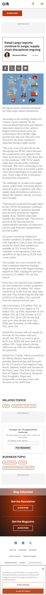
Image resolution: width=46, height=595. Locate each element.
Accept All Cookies (23, 591)
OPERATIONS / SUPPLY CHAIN (24, 406)
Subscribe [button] (23, 508)
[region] (23, 580)
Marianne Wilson (19, 55)
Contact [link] (22, 563)
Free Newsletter (23, 448)
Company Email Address (18, 441)
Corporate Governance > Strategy (18, 468)
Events (22, 462)
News (6, 406)
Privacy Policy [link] (15, 556)
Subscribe (12, 13)
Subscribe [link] (22, 550)
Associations (9, 462)
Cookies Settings (34, 562)
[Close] (43, 569)
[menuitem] (5, 68)
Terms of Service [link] (30, 556)
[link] (5, 68)
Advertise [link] (33, 550)
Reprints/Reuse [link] (11, 563)
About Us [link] (12, 550)
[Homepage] (5, 4)
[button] (42, 4)
